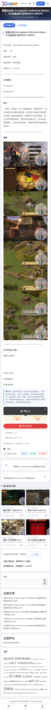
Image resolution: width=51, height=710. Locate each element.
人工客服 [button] (34, 554)
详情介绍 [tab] (10, 25)
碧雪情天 (23, 689)
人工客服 (26, 561)
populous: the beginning (11, 667)
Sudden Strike (16, 670)
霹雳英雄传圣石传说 (23, 693)
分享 (25, 453)
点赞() (43, 453)
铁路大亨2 (11, 693)
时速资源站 (24, 701)
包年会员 (38, 417)
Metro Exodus (38, 663)
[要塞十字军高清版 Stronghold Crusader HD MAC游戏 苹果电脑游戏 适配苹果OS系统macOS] (13, 527)
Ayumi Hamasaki (17, 658)
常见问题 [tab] (23, 25)
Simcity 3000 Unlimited (37, 667)
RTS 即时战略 (29, 17)
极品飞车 (34, 681)
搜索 (5, 576)
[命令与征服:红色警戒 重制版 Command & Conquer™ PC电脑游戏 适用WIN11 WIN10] (37, 527)
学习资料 (15, 676)
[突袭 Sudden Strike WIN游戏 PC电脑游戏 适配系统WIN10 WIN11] (37, 497)
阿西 (15, 693)
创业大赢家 (25, 673)
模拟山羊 (41, 685)
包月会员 (18, 417)
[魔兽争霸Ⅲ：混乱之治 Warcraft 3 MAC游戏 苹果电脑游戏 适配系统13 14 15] (13, 497)
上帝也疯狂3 (37, 670)
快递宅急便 (44, 677)
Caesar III (41, 659)
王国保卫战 (17, 689)
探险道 (27, 681)
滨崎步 (8, 688)
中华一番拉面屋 (9, 673)
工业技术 (36, 676)
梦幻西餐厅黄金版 (17, 685)
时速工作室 (12, 453)
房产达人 (21, 681)
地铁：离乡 (39, 673)
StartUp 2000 (7, 670)
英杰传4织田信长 (35, 689)
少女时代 (27, 676)
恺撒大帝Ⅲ (6, 681)
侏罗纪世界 (18, 673)
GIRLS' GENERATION (21, 663)
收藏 (34, 453)
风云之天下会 (33, 693)
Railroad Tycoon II (24, 667)
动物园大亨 (32, 673)
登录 (41, 3)
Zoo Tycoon (30, 670)
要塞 (9, 449)
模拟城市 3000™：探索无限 (31, 685)
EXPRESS (6, 663)
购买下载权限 (26, 426)
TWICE (24, 669)
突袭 (28, 689)
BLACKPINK (34, 659)
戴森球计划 (14, 681)
